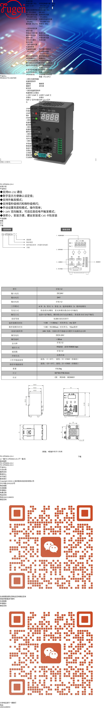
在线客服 (3, 601)
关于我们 (3, 477)
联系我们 (3, 479)
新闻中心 (3, 474)
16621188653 (5, 707)
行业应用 (3, 470)
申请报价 (3, 603)
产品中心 (3, 467)
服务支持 (3, 472)
